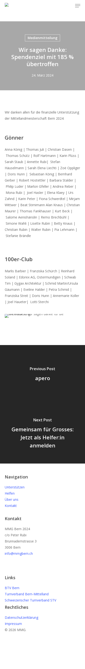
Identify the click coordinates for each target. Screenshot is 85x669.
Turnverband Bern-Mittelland (27, 594)
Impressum (13, 623)
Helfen (10, 493)
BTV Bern (12, 588)
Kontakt (11, 505)
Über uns (11, 499)
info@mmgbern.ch (19, 553)
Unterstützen (15, 487)
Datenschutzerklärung (21, 617)
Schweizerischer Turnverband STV (30, 600)
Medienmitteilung (42, 38)
